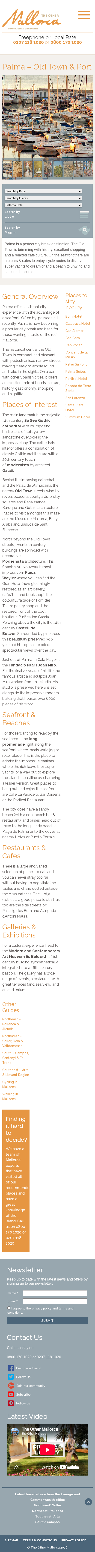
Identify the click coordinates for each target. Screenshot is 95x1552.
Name (12, 1293)
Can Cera (72, 338)
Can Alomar (74, 331)
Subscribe (23, 1394)
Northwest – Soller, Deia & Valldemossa (12, 1041)
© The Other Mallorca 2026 (47, 1547)
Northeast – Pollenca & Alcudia (11, 1024)
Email (12, 1301)
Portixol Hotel (76, 379)
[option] (47, 127)
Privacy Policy (73, 1540)
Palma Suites (75, 371)
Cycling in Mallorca (9, 1084)
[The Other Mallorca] (31, 27)
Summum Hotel (77, 417)
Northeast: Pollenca (47, 1511)
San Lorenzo (75, 398)
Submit (47, 1320)
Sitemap (11, 1540)
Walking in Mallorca (10, 1096)
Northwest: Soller (47, 1505)
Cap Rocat (73, 345)
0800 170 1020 (66, 42)
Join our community (31, 1386)
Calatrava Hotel (77, 323)
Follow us (23, 1403)
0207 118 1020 (28, 42)
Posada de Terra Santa (78, 388)
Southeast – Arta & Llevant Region (15, 1072)
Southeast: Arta (47, 1516)
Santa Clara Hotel (74, 407)
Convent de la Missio (76, 354)
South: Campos (47, 1522)
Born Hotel (73, 316)
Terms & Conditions (40, 1540)
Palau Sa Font (76, 364)
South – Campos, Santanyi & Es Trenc (15, 1058)
